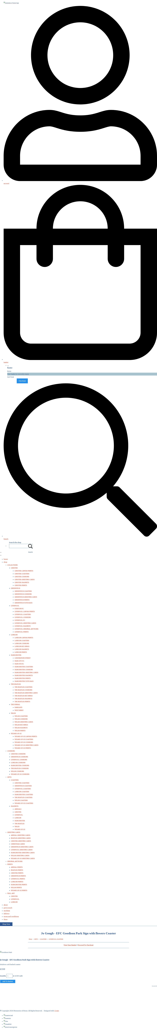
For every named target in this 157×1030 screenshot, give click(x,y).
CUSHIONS (11, 751)
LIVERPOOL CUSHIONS (23, 617)
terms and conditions (11, 916)
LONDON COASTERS (22, 640)
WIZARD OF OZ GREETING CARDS (26, 745)
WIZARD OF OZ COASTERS (24, 739)
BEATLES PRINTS (17, 870)
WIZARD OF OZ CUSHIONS (24, 742)
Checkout (22, 381)
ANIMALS (18, 809)
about (6, 905)
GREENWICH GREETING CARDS (26, 597)
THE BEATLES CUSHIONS (23, 690)
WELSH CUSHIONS (21, 719)
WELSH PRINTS (20, 730)
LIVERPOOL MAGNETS (23, 626)
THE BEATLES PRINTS (22, 701)
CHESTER (14, 568)
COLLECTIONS (12, 565)
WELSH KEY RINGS (21, 725)
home (6, 559)
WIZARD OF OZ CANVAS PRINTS (26, 736)
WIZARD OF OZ (16, 733)
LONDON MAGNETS (22, 649)
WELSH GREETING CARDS (24, 722)
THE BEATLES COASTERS (23, 687)
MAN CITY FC (19, 661)
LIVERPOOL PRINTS (22, 632)
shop (5, 562)
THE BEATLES (16, 684)
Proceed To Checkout (85, 945)
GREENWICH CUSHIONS (23, 594)
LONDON (14, 635)
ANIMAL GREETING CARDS (20, 835)
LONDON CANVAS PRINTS (24, 637)
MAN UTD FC (19, 664)
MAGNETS (14, 806)
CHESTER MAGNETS (22, 582)
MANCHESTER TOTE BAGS (24, 681)
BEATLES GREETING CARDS (21, 838)
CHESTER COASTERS (22, 574)
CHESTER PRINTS (21, 585)
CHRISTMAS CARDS (18, 844)
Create (56, 1011)
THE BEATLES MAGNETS (23, 698)
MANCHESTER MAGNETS (24, 675)
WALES (13, 713)
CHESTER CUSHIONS (22, 576)
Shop (30, 939)
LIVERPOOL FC (20, 620)
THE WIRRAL (15, 704)
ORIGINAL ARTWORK (14, 861)
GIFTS (9, 777)
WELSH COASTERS (21, 716)
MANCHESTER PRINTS (23, 678)
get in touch (8, 908)
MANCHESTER (16, 655)
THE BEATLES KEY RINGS (24, 696)
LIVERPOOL (15, 606)
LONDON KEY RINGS (22, 646)
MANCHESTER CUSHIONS (24, 669)
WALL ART (11, 893)
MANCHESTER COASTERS (24, 667)
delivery (6, 914)
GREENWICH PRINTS (22, 600)
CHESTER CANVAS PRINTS (24, 571)
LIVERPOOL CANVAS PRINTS (25, 611)
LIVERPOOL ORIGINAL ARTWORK (26, 629)
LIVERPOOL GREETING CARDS (25, 623)
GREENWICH (15, 588)
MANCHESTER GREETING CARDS (26, 672)
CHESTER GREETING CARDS (25, 579)
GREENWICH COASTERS (23, 591)
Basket (11, 381)
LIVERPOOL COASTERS (23, 614)
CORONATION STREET (23, 658)
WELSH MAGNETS (21, 728)
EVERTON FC (19, 608)
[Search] (30, 546)
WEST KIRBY (19, 710)
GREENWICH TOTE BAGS (23, 603)
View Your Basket (70, 945)
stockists (7, 911)
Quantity (3, 976)
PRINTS (10, 864)
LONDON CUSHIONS (22, 643)
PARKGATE (18, 707)
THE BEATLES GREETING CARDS (26, 693)
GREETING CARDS (13, 832)
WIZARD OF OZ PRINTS (23, 748)
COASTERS (15, 780)
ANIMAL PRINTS (17, 867)
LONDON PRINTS (21, 652)
